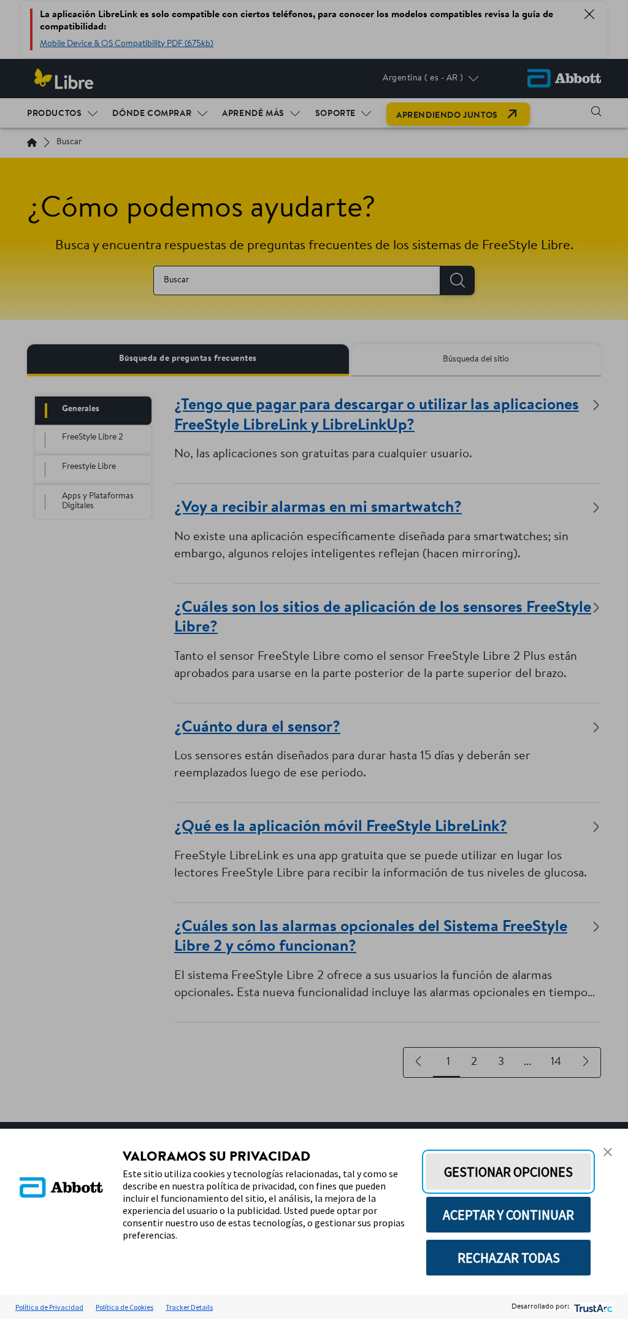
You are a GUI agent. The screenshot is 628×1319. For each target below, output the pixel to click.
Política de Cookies (124, 1307)
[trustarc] (592, 1307)
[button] (607, 1152)
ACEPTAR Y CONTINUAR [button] (508, 1214)
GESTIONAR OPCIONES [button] (508, 1171)
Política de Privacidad (49, 1307)
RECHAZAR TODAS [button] (509, 1257)
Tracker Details (189, 1307)
